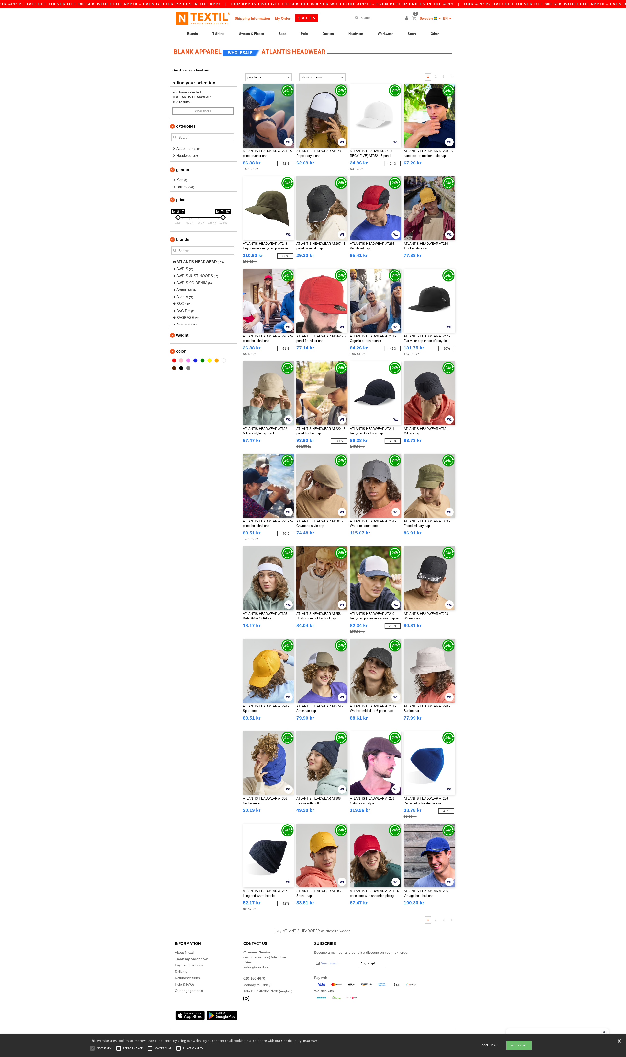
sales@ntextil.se (255, 967)
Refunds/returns (187, 978)
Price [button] (180, 200)
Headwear (355, 33)
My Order (282, 18)
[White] (224, 360)
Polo (304, 33)
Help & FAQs (185, 984)
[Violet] (188, 360)
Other (435, 33)
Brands (192, 33)
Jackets (328, 33)
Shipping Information (252, 18)
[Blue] (195, 360)
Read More (310, 1041)
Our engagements (189, 991)
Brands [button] (182, 239)
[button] (407, 18)
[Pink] (181, 360)
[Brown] (174, 368)
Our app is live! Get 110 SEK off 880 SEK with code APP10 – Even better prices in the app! (342, 4)
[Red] (174, 360)
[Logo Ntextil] (203, 18)
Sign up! (368, 963)
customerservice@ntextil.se (264, 957)
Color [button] (181, 351)
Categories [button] (186, 126)
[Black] (181, 368)
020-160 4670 (254, 978)
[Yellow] (209, 360)
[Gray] (188, 368)
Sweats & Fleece (251, 33)
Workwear (385, 33)
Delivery (181, 972)
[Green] (202, 360)
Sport (412, 33)
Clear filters (203, 111)
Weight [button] (182, 335)
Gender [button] (182, 170)
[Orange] (216, 360)
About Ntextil (184, 952)
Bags (282, 33)
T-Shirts (218, 33)
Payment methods (189, 965)
